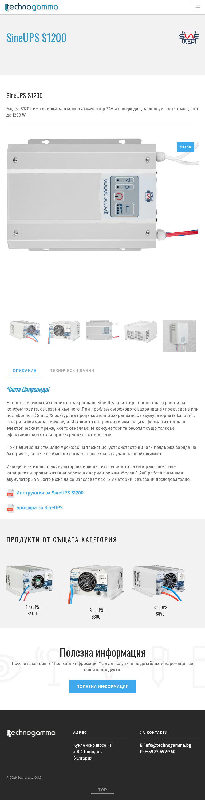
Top (102, 789)
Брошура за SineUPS (39, 508)
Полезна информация (103, 686)
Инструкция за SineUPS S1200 (49, 493)
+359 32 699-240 (160, 751)
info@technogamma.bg (167, 745)
